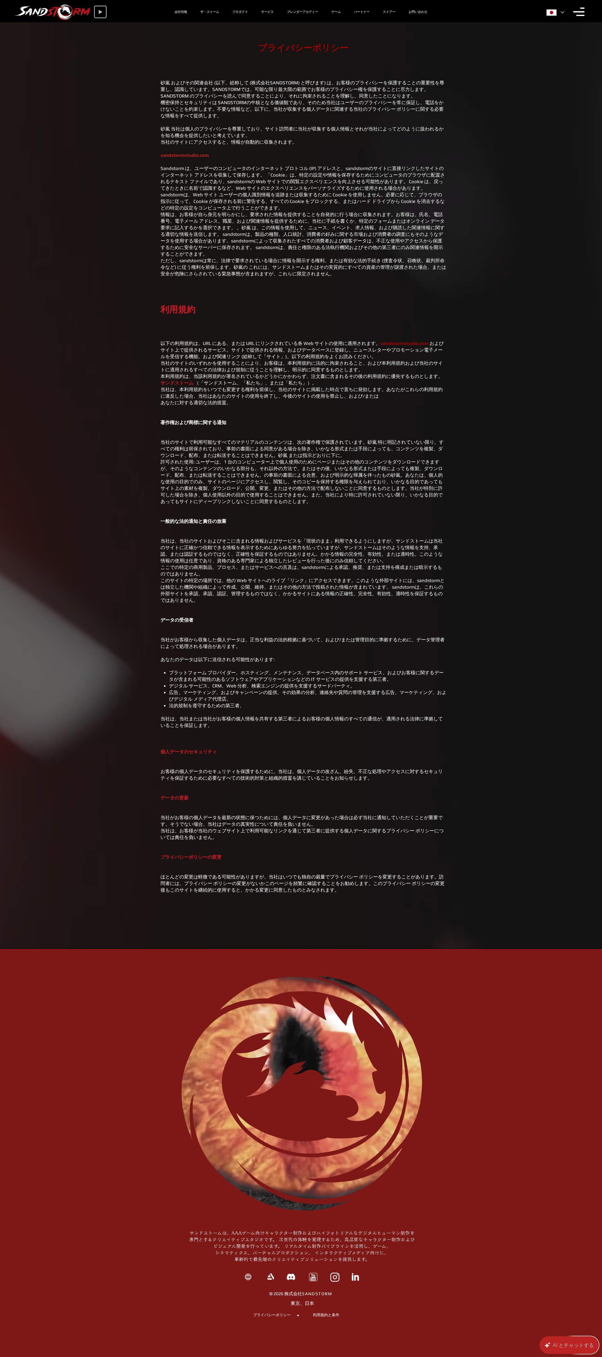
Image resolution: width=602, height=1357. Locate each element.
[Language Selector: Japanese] (555, 12)
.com (203, 155)
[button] (579, 12)
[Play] (100, 12)
